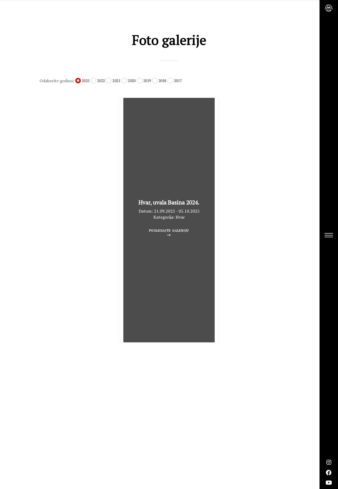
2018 (162, 80)
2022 (101, 80)
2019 (147, 80)
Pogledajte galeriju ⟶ (169, 232)
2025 (86, 80)
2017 (178, 80)
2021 (116, 80)
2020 (131, 80)
